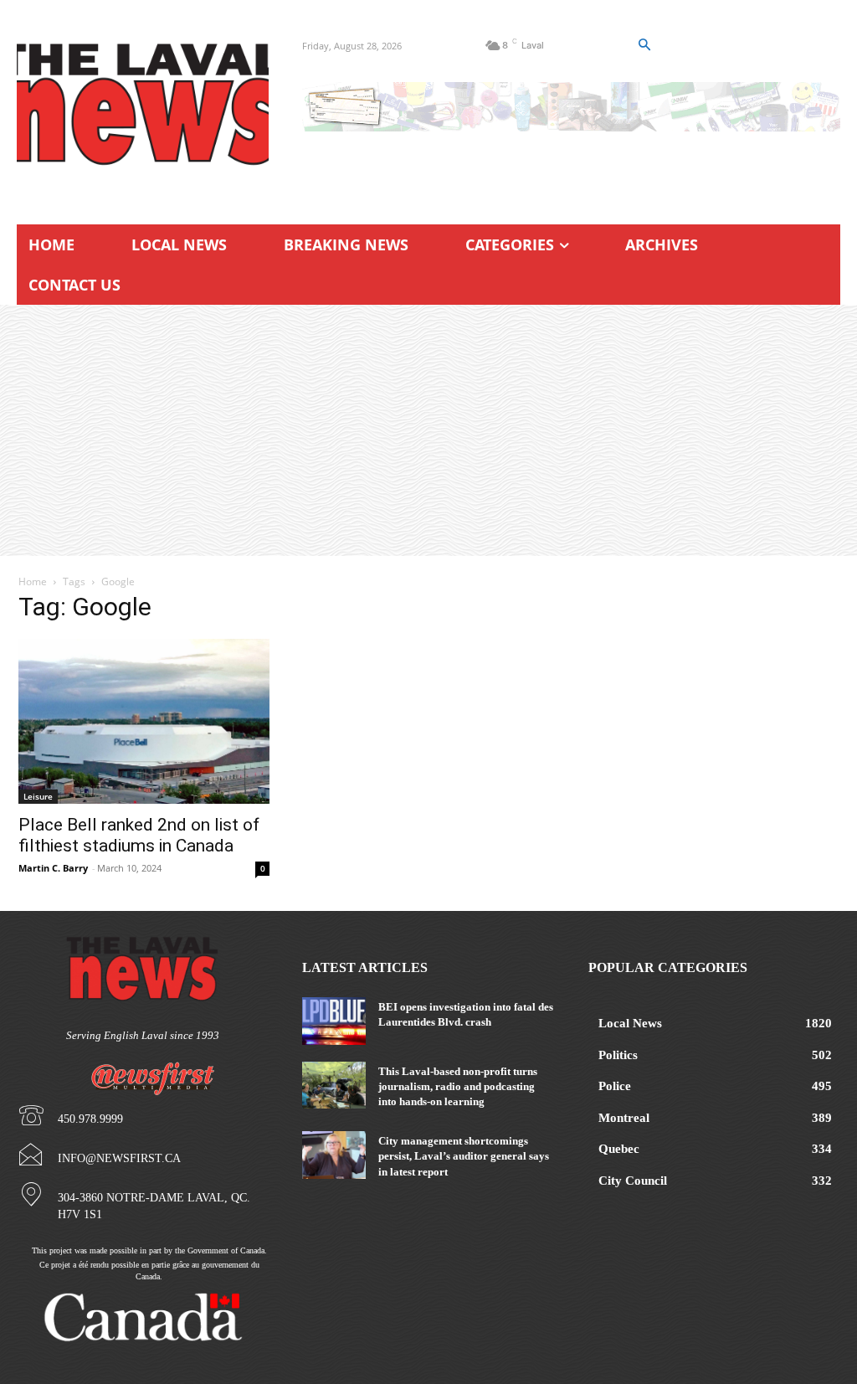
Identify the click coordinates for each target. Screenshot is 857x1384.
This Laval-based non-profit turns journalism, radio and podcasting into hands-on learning (457, 1086)
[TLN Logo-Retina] (143, 104)
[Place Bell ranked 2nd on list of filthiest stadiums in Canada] (143, 721)
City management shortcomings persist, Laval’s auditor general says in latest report (463, 1155)
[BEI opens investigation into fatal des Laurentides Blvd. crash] (333, 1020)
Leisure (38, 796)
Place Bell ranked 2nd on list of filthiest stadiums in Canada (138, 835)
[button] (643, 45)
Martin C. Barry (53, 868)
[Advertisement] (428, 430)
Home (32, 581)
